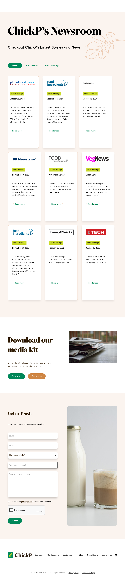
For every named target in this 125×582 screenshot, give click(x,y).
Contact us (37, 376)
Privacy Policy (74, 573)
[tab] (15, 65)
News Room (92, 555)
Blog (81, 555)
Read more (17, 131)
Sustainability (69, 555)
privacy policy (26, 502)
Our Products (53, 555)
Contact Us (107, 555)
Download (16, 376)
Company (39, 555)
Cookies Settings (88, 573)
